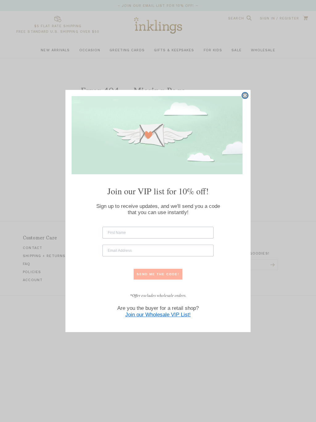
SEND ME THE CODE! (158, 274)
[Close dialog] (245, 95)
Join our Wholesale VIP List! (158, 315)
